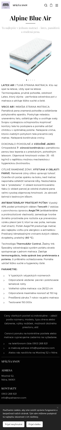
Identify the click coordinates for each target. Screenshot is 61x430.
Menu (57, 5)
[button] (45, 5)
